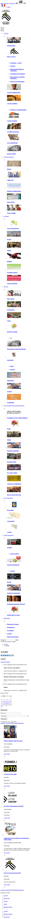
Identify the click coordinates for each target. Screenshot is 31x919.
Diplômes (9, 261)
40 (16, 723)
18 (4, 703)
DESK (12, 366)
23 (1, 705)
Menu (2, 3)
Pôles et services (11, 56)
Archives (12, 571)
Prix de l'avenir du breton (14, 494)
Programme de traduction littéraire (16, 349)
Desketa (9, 239)
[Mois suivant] (7, 693)
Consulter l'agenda (5, 662)
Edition (9, 440)
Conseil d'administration (13, 92)
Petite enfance (10, 299)
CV (11, 338)
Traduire (9, 391)
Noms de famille (11, 213)
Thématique (4, 716)
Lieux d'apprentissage (13, 228)
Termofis (9, 547)
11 (4, 701)
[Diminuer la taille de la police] (2, 655)
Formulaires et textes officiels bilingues (17, 418)
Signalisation (10, 380)
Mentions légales (8, 907)
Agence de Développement (17, 81)
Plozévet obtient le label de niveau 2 (13, 740)
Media (8, 429)
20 (8, 703)
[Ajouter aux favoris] (13, 655)
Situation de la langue (13, 624)
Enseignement (11, 309)
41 (17, 723)
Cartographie (10, 521)
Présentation (10, 510)
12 (6, 701)
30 (1, 706)
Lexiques (9, 633)
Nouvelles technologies (13, 451)
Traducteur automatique (13, 593)
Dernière (21, 723)
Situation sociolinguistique (14, 191)
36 (11, 723)
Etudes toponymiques (13, 636)
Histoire (9, 169)
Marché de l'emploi (12, 331)
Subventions (10, 360)
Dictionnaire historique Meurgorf (16, 604)
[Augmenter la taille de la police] (3, 655)
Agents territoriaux (12, 283)
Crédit (5, 904)
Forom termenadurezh (13, 564)
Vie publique (10, 630)
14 (9, 701)
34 (8, 723)
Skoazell (12, 369)
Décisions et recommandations (18, 109)
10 (3, 701)
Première (3, 723)
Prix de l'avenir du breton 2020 (12, 873)
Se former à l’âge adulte (10, 774)
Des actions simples (12, 472)
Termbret (12, 66)
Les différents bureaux (13, 131)
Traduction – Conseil (15, 63)
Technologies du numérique (17, 73)
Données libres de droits (13, 615)
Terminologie (10, 402)
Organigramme (11, 45)
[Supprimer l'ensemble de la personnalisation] (7, 655)
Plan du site (7, 898)
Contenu (6, 3)
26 (6, 705)
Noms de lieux (11, 202)
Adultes (9, 250)
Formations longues (12, 272)
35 (9, 723)
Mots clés (3, 713)
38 (13, 723)
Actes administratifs (12, 143)
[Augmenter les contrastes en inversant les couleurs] (5, 655)
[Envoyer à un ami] (11, 655)
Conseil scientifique (12, 103)
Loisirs (9, 321)
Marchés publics (11, 153)
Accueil (6, 644)
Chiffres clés (10, 180)
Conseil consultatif (12, 121)
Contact (8, 7)
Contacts (9, 532)
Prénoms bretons (11, 462)
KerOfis (9, 582)
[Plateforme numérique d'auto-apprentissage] (14, 236)
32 (6, 723)
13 (8, 701)
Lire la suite (7, 754)
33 (7, 723)
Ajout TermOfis (14, 553)
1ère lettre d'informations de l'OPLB (13, 806)
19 (6, 703)
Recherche (12, 3)
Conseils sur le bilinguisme (14, 484)
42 (18, 723)
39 (15, 723)
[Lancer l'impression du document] (9, 655)
